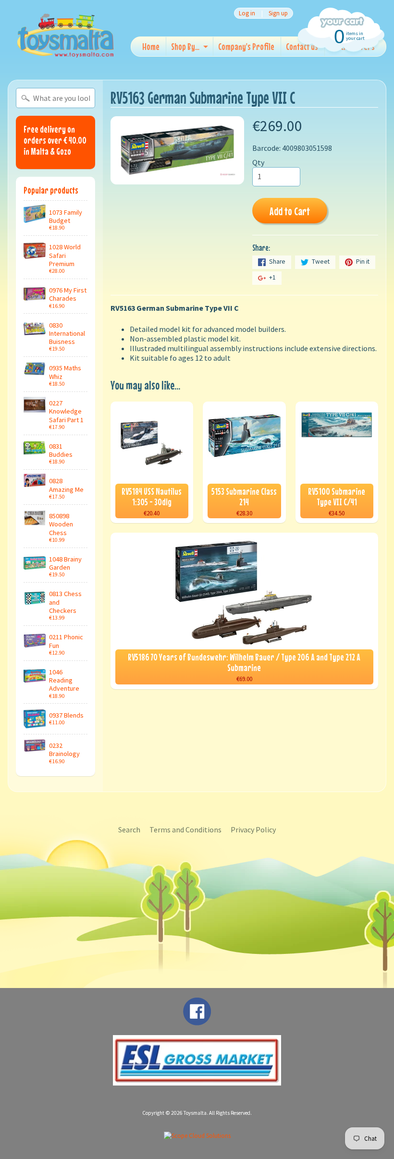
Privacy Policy (253, 829)
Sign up (278, 13)
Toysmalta (195, 1113)
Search (129, 829)
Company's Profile (246, 46)
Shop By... (185, 46)
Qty (258, 162)
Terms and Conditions (185, 829)
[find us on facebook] (197, 1020)
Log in (247, 13)
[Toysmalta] (65, 35)
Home (151, 46)
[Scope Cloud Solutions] (197, 1136)
